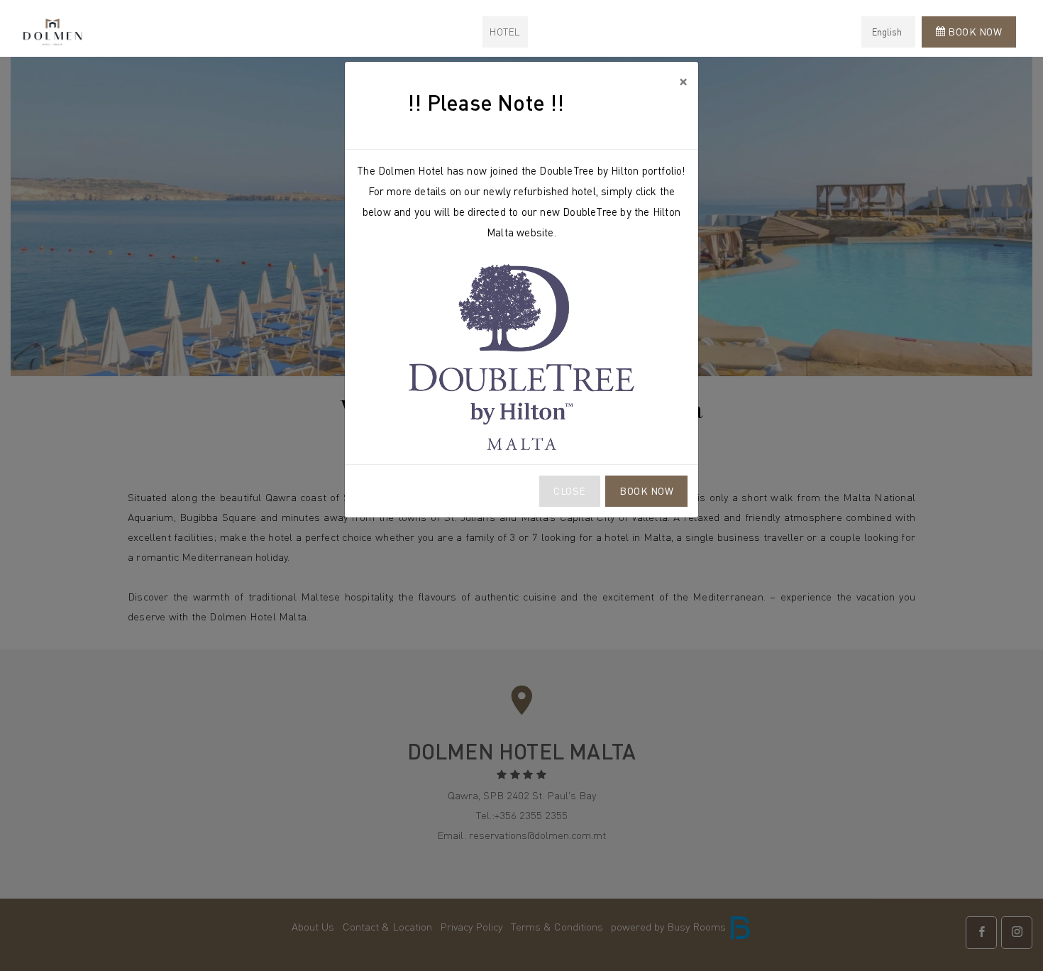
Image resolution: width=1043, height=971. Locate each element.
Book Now (646, 491)
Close (569, 491)
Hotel (505, 32)
